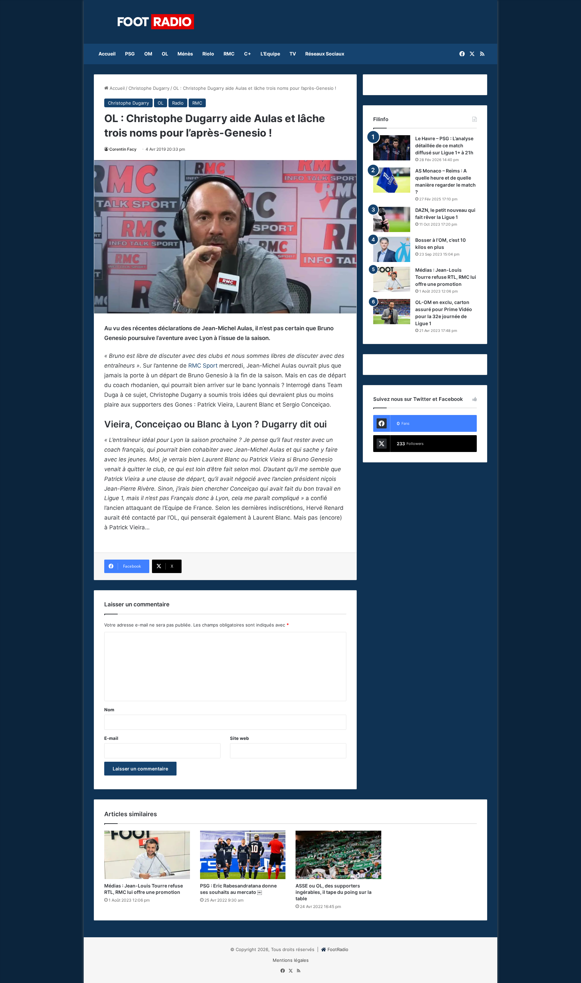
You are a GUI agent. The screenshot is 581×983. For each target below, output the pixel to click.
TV (292, 53)
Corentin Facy (123, 149)
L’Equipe (270, 53)
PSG (130, 53)
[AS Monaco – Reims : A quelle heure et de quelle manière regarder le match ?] (391, 180)
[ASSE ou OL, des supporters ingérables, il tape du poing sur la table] (338, 855)
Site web (239, 738)
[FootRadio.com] (156, 22)
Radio (178, 103)
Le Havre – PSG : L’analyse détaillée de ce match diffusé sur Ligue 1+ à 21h (444, 145)
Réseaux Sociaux (324, 53)
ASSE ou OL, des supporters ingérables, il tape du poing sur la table (334, 892)
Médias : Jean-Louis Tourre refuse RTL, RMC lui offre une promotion (445, 277)
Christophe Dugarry (148, 88)
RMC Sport (203, 365)
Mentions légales (291, 960)
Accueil (107, 53)
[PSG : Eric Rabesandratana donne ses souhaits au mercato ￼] (243, 855)
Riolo (208, 53)
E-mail (111, 738)
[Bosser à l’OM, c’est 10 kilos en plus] (391, 249)
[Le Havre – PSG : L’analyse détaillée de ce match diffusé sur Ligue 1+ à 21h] (391, 147)
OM (148, 53)
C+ (247, 53)
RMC (229, 53)
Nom (109, 709)
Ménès (185, 53)
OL (165, 53)
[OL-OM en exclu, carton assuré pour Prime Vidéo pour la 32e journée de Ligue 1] (391, 311)
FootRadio (337, 949)
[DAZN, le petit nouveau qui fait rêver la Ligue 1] (391, 219)
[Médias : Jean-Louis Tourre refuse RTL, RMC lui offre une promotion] (391, 279)
